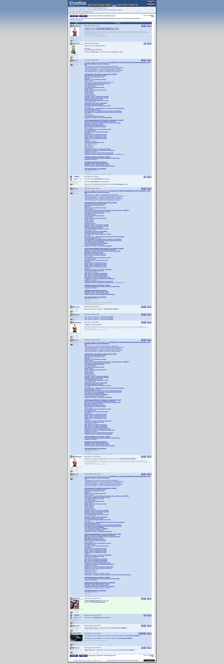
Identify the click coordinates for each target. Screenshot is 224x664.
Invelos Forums (92, 15)
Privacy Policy (116, 660)
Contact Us (109, 660)
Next (152, 16)
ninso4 (76, 60)
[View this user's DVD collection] (145, 26)
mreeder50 (77, 633)
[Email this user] (142, 634)
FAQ (137, 660)
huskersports (77, 26)
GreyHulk (77, 598)
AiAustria (77, 43)
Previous (152, 15)
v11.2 (121, 51)
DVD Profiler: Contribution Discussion (106, 15)
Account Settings (124, 660)
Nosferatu (76, 307)
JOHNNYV (76, 176)
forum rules (97, 8)
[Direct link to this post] (148, 26)
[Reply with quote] (150, 26)
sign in (87, 11)
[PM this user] (142, 26)
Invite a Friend (132, 660)
